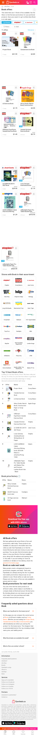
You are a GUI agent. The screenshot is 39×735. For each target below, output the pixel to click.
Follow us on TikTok (7, 688)
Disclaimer (26, 729)
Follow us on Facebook (8, 682)
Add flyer (4, 671)
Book (6, 617)
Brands (3, 665)
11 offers (5, 30)
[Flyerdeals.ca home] (12, 2)
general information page (11, 563)
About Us (4, 669)
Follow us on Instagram (8, 684)
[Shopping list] (30, 2)
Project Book (30, 619)
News (3, 674)
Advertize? (4, 661)
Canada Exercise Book (10, 622)
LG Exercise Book (24, 622)
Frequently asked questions (9, 658)
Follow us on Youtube (7, 686)
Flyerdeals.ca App (6, 667)
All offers (7, 6)
